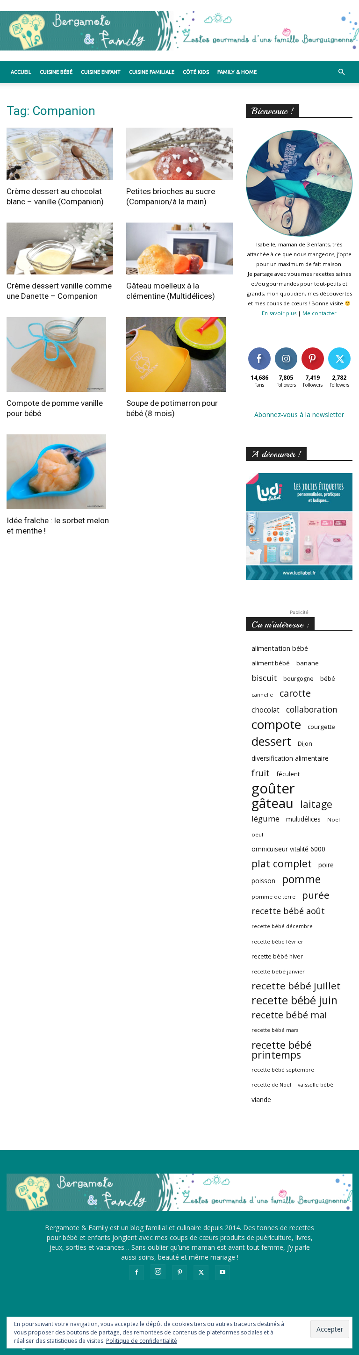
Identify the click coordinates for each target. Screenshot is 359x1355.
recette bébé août (288, 911)
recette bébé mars (274, 1030)
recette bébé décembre (282, 926)
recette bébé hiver (277, 956)
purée (316, 895)
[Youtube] (222, 1272)
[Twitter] (201, 1272)
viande (261, 1099)
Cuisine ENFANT (101, 72)
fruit (260, 773)
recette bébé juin (294, 1000)
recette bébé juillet (296, 986)
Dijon (305, 744)
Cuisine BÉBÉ (56, 72)
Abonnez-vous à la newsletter (299, 414)
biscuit (264, 678)
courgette (321, 726)
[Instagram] (158, 1271)
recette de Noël (271, 1084)
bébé (327, 678)
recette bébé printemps (281, 1049)
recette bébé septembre (282, 1069)
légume (265, 818)
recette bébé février (277, 941)
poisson (263, 880)
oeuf (257, 834)
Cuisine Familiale (151, 72)
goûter (273, 788)
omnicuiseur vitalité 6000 (288, 848)
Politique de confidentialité (141, 1341)
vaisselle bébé (315, 1084)
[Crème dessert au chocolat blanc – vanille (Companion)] (60, 154)
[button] (341, 72)
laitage (316, 804)
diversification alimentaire (290, 758)
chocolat (265, 710)
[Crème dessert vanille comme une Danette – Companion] (60, 249)
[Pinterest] (179, 1272)
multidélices (303, 818)
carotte (295, 693)
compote (276, 724)
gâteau (272, 803)
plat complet (281, 863)
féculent (288, 774)
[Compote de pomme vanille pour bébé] (60, 354)
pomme (301, 879)
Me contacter (319, 313)
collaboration (311, 709)
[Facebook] (136, 1272)
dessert (271, 741)
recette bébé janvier (278, 971)
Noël (333, 819)
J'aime (259, 349)
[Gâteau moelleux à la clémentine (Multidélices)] (179, 249)
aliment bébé (270, 663)
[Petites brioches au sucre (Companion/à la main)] (179, 154)
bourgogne (298, 679)
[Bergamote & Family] (179, 30)
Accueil (21, 72)
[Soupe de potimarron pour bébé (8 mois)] (179, 354)
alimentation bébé (279, 648)
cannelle (262, 695)
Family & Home (237, 72)
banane (307, 663)
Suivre (285, 349)
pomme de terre (273, 896)
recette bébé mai (289, 1015)
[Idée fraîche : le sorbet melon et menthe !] (60, 471)
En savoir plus (279, 313)
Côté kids (196, 72)
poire (326, 864)
